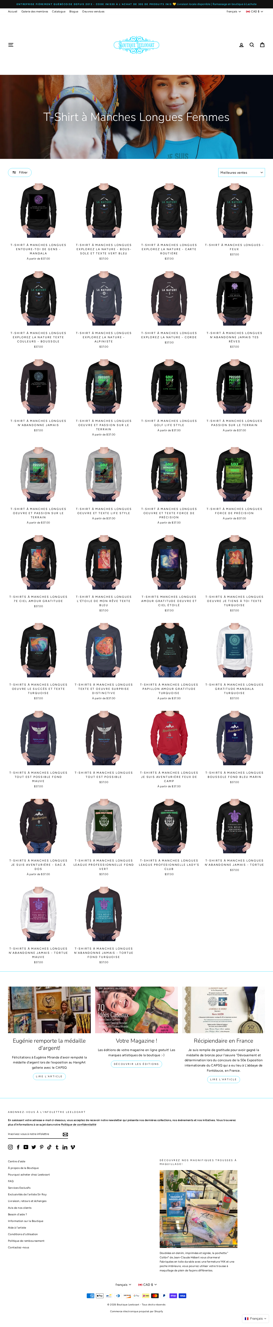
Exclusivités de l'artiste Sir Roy (27, 1194)
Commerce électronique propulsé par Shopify (136, 1311)
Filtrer (22, 172)
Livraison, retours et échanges (27, 1201)
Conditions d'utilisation (23, 1234)
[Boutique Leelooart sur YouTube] (26, 1147)
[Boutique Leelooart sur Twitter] (33, 1147)
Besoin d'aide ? (17, 1214)
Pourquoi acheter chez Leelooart (29, 1174)
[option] (136, 4)
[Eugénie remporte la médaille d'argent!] (49, 1010)
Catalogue (58, 11)
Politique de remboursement (26, 1240)
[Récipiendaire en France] (223, 1010)
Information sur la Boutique (25, 1221)
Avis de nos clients (20, 1207)
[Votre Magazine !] (136, 1010)
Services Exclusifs (19, 1187)
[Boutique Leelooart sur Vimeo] (72, 1147)
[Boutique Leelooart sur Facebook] (18, 1147)
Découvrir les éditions (136, 1064)
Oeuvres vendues (93, 11)
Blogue (73, 11)
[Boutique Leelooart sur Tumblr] (57, 1147)
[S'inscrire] (65, 1134)
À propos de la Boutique (23, 1168)
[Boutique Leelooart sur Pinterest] (41, 1147)
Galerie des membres (34, 11)
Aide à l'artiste (17, 1227)
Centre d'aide (16, 1161)
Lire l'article (49, 1076)
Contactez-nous (18, 1247)
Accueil (12, 11)
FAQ (11, 1181)
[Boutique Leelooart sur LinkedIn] (65, 1147)
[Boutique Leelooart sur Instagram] (10, 1147)
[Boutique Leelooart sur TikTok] (49, 1147)
